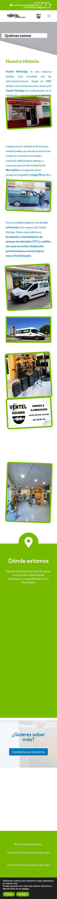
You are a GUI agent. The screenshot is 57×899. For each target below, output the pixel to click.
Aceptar (9, 894)
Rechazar (22, 894)
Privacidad (12, 852)
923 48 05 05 (42, 2)
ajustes (25, 888)
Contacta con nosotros (28, 752)
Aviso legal (44, 852)
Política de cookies (28, 852)
